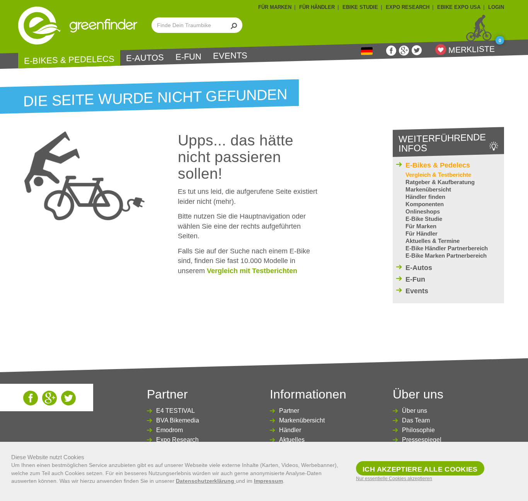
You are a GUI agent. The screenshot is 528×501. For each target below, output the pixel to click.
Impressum (268, 481)
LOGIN (496, 7)
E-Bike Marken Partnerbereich (446, 255)
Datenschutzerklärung (206, 481)
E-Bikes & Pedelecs (69, 60)
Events (230, 55)
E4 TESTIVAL (175, 410)
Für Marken (420, 226)
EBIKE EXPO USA (458, 7)
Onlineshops (422, 211)
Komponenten (424, 204)
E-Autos (145, 58)
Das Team (416, 420)
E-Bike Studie (423, 218)
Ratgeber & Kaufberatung (440, 182)
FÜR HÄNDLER (317, 7)
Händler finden (425, 196)
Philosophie (418, 430)
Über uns (414, 410)
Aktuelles (292, 439)
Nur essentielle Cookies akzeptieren (394, 478)
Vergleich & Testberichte (438, 174)
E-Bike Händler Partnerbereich (446, 248)
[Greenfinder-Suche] (234, 25)
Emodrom (169, 430)
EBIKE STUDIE (360, 7)
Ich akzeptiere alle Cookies (420, 469)
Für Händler (421, 233)
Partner (289, 410)
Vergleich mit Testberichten (252, 271)
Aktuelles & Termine (432, 241)
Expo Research (177, 439)
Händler (290, 430)
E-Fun (188, 57)
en (367, 51)
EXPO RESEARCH (407, 7)
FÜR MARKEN (274, 7)
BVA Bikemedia (177, 420)
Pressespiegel (421, 439)
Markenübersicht (428, 189)
